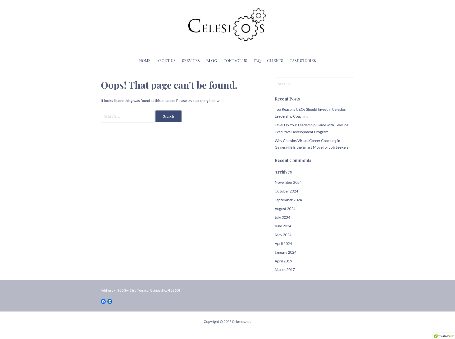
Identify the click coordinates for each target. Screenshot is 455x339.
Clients (275, 60)
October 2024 (286, 191)
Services (191, 60)
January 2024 (285, 252)
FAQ (257, 60)
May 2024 (283, 234)
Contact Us (235, 60)
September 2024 (288, 199)
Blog (211, 60)
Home (144, 60)
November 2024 (288, 182)
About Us (166, 60)
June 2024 (283, 226)
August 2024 (285, 208)
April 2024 (283, 243)
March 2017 (285, 269)
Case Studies (303, 60)
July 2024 (282, 217)
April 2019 (283, 261)
